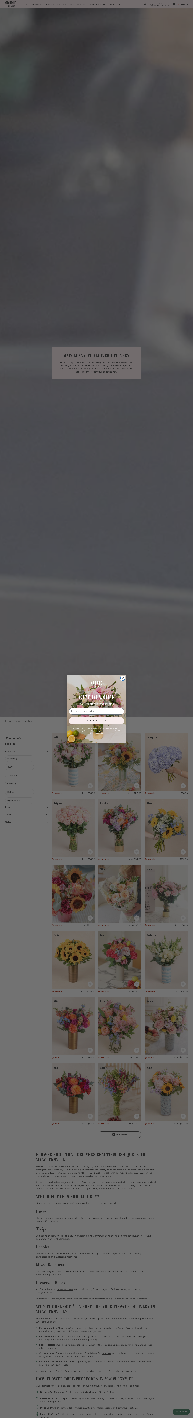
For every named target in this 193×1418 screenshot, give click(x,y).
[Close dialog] (122, 678)
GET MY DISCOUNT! (97, 720)
